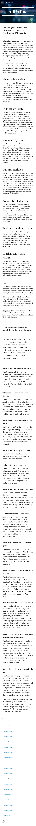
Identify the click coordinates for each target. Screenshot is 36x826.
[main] (18, 11)
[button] (2, 2)
